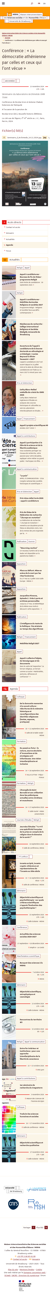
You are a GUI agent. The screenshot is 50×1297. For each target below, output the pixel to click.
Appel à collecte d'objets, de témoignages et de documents (31, 661)
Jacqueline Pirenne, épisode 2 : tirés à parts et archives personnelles (31, 598)
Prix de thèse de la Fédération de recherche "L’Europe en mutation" (31, 515)
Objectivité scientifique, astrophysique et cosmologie (30, 994)
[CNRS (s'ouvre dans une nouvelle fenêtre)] (13, 1204)
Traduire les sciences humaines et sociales (29, 1115)
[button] (32, 3)
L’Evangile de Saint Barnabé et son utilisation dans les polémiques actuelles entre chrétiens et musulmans (31, 795)
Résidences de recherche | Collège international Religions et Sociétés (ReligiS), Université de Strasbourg (31, 329)
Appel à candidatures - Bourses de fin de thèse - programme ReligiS (31, 277)
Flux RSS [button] (39, 1227)
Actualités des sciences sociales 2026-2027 (30, 935)
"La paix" (24, 476)
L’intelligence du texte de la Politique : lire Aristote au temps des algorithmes (31, 626)
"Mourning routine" (28, 548)
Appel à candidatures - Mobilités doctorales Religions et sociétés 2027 (31, 302)
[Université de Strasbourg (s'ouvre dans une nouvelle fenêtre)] (13, 1189)
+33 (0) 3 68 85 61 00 (26, 1256)
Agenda (7, 38)
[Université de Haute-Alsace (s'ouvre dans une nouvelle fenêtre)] (36, 1189)
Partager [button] (27, 1227)
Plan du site (13, 1269)
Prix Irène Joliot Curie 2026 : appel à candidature (31, 499)
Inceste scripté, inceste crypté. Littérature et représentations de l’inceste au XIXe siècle (30, 867)
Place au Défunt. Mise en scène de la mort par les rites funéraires (31, 573)
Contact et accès (20, 1259)
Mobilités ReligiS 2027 (29, 643)
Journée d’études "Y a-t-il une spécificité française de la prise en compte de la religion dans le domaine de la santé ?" (32, 832)
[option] (25, 278)
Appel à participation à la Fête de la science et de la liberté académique (31, 445)
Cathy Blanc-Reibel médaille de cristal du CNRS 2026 (32, 392)
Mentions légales (27, 1269)
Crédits (39, 1269)
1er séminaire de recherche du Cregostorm (31, 1086)
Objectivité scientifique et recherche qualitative (31, 1144)
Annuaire (36, 1259)
